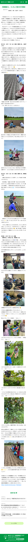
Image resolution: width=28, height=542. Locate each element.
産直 (13, 10)
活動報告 (10, 10)
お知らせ (21, 10)
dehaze (26, 2)
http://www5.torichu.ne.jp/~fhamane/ (11, 485)
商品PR (16, 10)
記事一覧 (22, 2)
